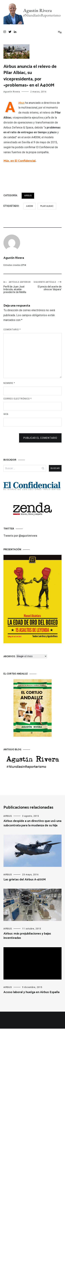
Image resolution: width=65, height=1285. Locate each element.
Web (5, 414)
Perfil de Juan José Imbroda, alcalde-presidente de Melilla (17, 287)
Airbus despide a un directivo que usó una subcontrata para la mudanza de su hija (32, 823)
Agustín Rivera (11, 91)
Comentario (12, 329)
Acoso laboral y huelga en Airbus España (31, 992)
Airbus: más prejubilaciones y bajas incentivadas (27, 936)
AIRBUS (28, 195)
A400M (29, 206)
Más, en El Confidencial (19, 160)
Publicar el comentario (40, 438)
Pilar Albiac (46, 206)
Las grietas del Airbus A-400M (24, 879)
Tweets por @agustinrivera (20, 535)
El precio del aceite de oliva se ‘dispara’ (48, 286)
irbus (21, 102)
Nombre (9, 383)
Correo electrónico (17, 399)
